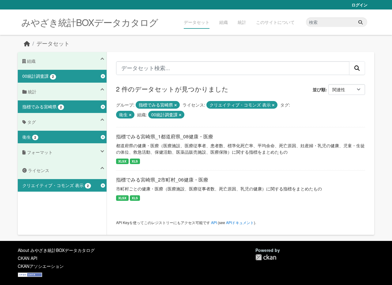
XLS (135, 161)
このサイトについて (275, 22)
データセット (196, 22)
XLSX (122, 161)
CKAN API (27, 258)
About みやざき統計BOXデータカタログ (56, 250)
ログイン (360, 5)
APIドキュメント (240, 222)
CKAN (265, 257)
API (214, 222)
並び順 (319, 89)
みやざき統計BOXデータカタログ (89, 22)
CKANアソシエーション (41, 266)
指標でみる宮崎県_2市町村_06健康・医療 (162, 179)
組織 (223, 22)
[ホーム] (27, 43)
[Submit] (360, 22)
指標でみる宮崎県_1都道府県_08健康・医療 (164, 136)
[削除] (175, 105)
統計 (242, 22)
